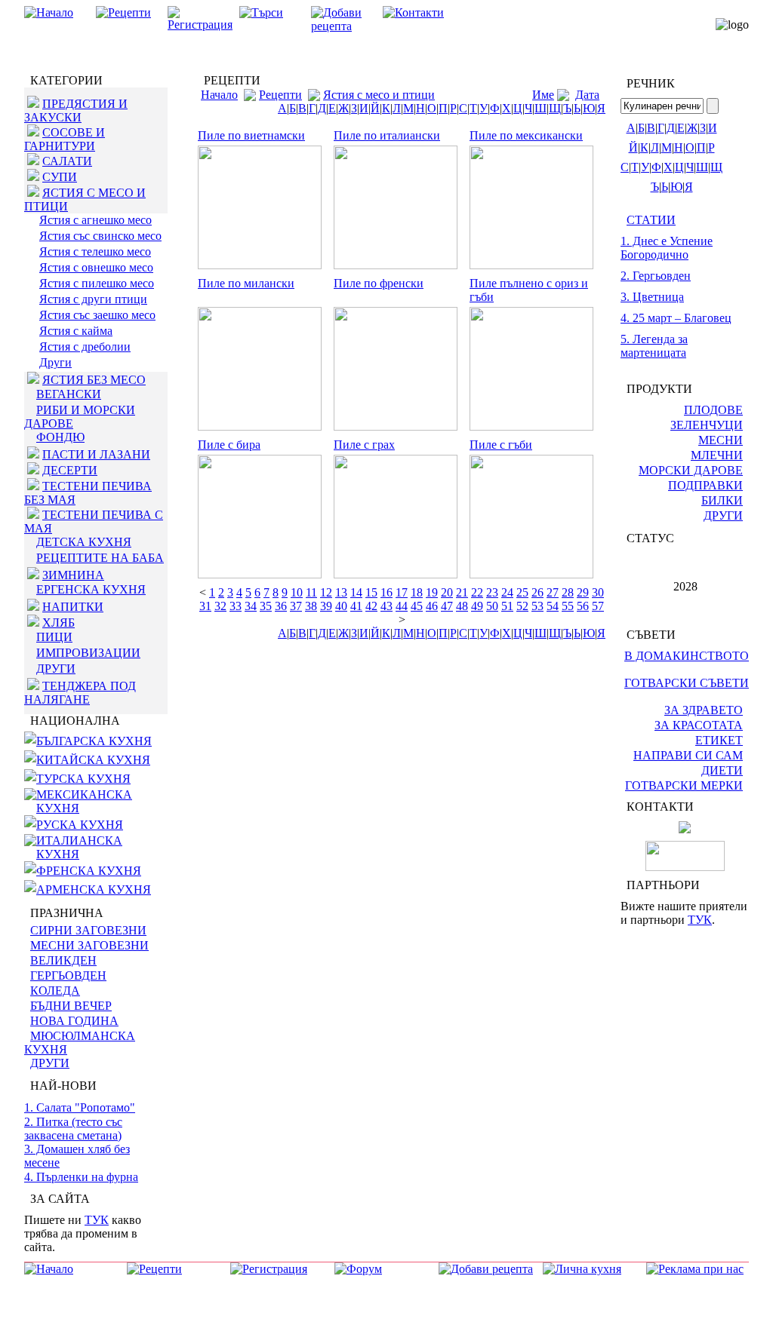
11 (311, 592)
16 (386, 592)
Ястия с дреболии (85, 346)
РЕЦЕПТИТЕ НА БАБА (100, 557)
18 (417, 592)
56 (583, 606)
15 (371, 592)
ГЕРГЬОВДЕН (68, 975)
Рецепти (280, 94)
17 (402, 592)
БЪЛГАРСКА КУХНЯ (94, 741)
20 (447, 592)
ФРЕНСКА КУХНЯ (88, 870)
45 (417, 606)
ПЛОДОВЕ (713, 409)
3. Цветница (652, 296)
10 (297, 592)
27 (553, 592)
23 (492, 592)
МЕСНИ (720, 440)
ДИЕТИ (722, 770)
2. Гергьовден (656, 275)
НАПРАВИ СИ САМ (688, 755)
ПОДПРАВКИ (705, 485)
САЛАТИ (67, 161)
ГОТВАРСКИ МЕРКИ (684, 785)
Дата (587, 94)
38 (311, 606)
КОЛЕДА (55, 990)
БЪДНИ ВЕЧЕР (71, 1005)
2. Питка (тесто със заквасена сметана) (73, 1128)
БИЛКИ (722, 500)
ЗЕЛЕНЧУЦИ (706, 425)
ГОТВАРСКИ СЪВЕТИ (686, 682)
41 (356, 606)
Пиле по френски (378, 283)
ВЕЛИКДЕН (63, 960)
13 (341, 592)
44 (402, 606)
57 (598, 606)
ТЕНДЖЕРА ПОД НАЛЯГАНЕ (80, 692)
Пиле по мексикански (526, 135)
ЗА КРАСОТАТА (698, 725)
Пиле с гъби (501, 444)
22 (477, 592)
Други (55, 362)
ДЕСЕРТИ (69, 470)
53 (537, 606)
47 (447, 606)
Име (543, 94)
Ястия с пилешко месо (96, 283)
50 (492, 606)
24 (507, 592)
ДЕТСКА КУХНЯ (83, 541)
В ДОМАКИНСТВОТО (686, 655)
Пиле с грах (364, 444)
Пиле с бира (229, 444)
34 (251, 606)
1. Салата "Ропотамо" (79, 1107)
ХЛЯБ (58, 622)
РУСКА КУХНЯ (79, 824)
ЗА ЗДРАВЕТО (703, 710)
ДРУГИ (55, 668)
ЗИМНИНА (73, 575)
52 (522, 606)
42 (371, 606)
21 (462, 592)
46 (432, 606)
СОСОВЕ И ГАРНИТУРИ (64, 139)
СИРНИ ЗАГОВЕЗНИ (88, 930)
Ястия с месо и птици (379, 94)
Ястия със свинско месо (100, 235)
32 (220, 606)
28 (568, 592)
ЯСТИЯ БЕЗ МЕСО (94, 379)
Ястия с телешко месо (95, 251)
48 (462, 606)
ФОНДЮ (60, 437)
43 (386, 606)
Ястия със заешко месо (97, 314)
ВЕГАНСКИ (68, 394)
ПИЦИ (54, 636)
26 (537, 592)
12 (326, 592)
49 (477, 606)
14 (356, 592)
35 (266, 606)
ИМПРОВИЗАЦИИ (88, 652)
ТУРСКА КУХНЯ (83, 778)
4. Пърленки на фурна (81, 1176)
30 (598, 592)
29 (583, 592)
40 (341, 606)
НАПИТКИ (72, 606)
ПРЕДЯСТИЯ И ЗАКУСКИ (76, 110)
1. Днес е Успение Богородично (667, 248)
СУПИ (59, 176)
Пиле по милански (246, 283)
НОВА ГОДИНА (74, 1020)
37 (296, 606)
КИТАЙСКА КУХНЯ (93, 759)
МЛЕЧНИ (717, 455)
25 (522, 592)
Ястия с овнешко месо (96, 267)
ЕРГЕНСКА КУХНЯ (91, 589)
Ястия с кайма (75, 330)
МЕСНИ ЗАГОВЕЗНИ (89, 945)
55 (568, 606)
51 (507, 606)
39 (326, 606)
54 (553, 606)
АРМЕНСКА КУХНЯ (93, 889)
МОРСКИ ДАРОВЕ (691, 470)
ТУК (97, 1219)
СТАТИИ (651, 219)
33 (235, 606)
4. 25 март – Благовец (676, 317)
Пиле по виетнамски (251, 135)
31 (205, 606)
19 (432, 592)
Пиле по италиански (387, 135)
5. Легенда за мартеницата (654, 346)
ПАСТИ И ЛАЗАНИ (96, 454)
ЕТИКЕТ (719, 740)
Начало (219, 94)
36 (281, 606)
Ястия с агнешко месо (95, 219)
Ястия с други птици (93, 299)
